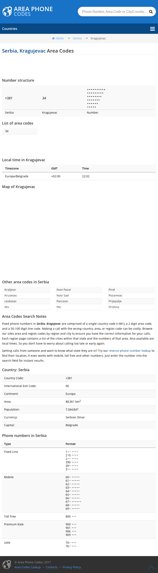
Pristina (114, 307)
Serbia (77, 38)
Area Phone (33, 11)
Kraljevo (10, 290)
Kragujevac (98, 38)
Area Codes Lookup (27, 567)
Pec (59, 307)
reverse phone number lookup (130, 351)
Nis (7, 307)
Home (60, 38)
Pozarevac (115, 295)
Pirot (112, 290)
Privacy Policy (72, 567)
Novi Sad (63, 295)
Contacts (52, 567)
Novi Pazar (64, 290)
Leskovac (11, 301)
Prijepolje (115, 301)
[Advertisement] (79, 66)
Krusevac (11, 295)
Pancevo (62, 301)
